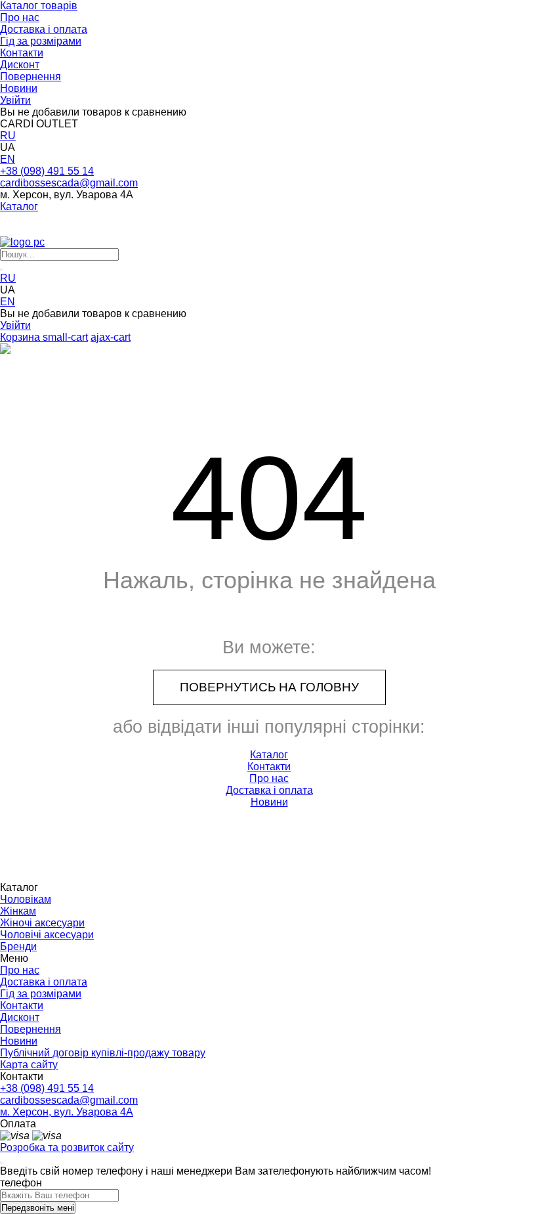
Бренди (18, 946)
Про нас (19, 17)
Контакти (21, 52)
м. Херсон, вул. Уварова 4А (66, 1111)
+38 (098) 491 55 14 (47, 171)
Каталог (19, 206)
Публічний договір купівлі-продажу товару (102, 1052)
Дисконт (19, 64)
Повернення (30, 76)
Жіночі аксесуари (42, 922)
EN (7, 159)
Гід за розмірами (40, 41)
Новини (18, 88)
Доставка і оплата (43, 29)
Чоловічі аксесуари (47, 934)
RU (8, 135)
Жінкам (18, 911)
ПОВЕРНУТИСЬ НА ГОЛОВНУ (269, 687)
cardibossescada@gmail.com (69, 182)
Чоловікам (25, 899)
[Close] (1, 1162)
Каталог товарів (38, 5)
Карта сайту (29, 1064)
